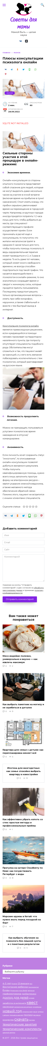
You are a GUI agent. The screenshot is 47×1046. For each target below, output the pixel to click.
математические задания (23, 1007)
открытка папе (27, 1012)
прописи (28, 1015)
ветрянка (31, 990)
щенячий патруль (9, 1032)
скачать (21, 1019)
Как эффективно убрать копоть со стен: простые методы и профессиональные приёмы (23, 822)
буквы (6, 990)
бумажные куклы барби (18, 990)
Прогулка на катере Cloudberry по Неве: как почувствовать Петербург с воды (23, 871)
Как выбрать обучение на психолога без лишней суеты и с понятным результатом (23, 941)
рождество (8, 1020)
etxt (31, 984)
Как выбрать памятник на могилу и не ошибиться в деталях (23, 706)
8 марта (14, 984)
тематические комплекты (22, 1029)
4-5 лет (7, 983)
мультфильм (37, 1007)
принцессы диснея (16, 1015)
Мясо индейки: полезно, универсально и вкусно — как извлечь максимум (20, 659)
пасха (35, 1012)
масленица (8, 1007)
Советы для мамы (23, 23)
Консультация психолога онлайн (21, 326)
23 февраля (23, 983)
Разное (10, 93)
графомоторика (12, 993)
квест (32, 1002)
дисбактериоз (29, 994)
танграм (32, 1020)
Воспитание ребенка (15, 986)
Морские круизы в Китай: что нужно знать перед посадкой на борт (22, 919)
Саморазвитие (33, 987)
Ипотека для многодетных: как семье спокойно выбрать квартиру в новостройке (23, 771)
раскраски (37, 1015)
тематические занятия (20, 1024)
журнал (31, 998)
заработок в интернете (14, 1003)
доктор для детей (15, 997)
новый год (12, 1011)
